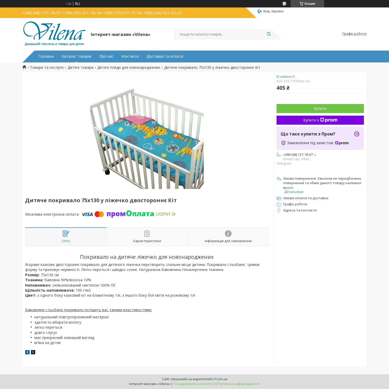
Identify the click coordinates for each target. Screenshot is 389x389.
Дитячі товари (80, 67)
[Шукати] (268, 34)
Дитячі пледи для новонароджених (128, 67)
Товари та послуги (47, 67)
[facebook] (27, 352)
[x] (33, 352)
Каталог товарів (76, 56)
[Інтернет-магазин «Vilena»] (54, 34)
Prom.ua (221, 379)
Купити (320, 108)
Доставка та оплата (165, 56)
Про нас (106, 56)
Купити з (311, 120)
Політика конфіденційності (239, 384)
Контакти (130, 56)
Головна (46, 56)
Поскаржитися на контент (194, 384)
